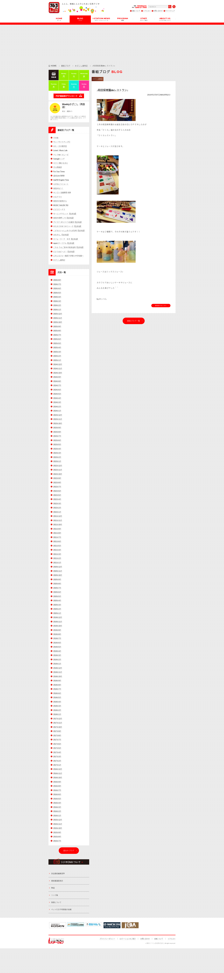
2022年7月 (57, 487)
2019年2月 (57, 660)
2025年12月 (57, 314)
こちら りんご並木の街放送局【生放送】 (68, 247)
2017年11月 (57, 723)
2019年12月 (57, 617)
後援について (56, 902)
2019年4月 (57, 651)
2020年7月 (57, 588)
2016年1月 (57, 816)
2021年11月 (57, 520)
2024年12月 (57, 364)
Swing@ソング (59, 159)
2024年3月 (57, 402)
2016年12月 (57, 769)
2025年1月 (57, 360)
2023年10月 (57, 423)
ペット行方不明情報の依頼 (61, 909)
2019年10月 (57, 626)
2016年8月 (57, 786)
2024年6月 (57, 390)
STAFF (144, 19)
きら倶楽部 (57, 167)
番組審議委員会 (57, 881)
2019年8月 (57, 634)
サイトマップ (170, 11)
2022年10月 (57, 474)
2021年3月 (57, 554)
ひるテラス (57, 197)
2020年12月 (57, 567)
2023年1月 (57, 461)
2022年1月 (57, 512)
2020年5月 (57, 596)
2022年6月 (57, 491)
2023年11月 (57, 419)
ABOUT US (165, 19)
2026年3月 (57, 301)
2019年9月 (57, 630)
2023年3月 (57, 453)
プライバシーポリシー (107, 939)
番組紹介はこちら (161, 305)
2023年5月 (57, 444)
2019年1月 (57, 664)
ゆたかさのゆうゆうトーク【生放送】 (67, 226)
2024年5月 (57, 394)
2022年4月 (57, 499)
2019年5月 (57, 647)
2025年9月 (57, 326)
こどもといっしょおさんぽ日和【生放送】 (69, 231)
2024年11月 (57, 369)
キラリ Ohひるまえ (60, 163)
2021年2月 (57, 558)
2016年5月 (57, 799)
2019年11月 (57, 622)
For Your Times (59, 172)
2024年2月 (57, 407)
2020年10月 (57, 575)
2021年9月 (57, 529)
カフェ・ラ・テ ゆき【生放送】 (66, 239)
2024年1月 (57, 411)
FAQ (53, 888)
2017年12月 (57, 719)
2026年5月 (57, 293)
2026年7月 (57, 284)
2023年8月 (57, 432)
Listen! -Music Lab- (60, 150)
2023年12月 (57, 415)
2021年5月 (57, 546)
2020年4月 (57, 601)
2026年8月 (57, 280)
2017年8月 (57, 735)
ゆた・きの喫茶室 (60, 146)
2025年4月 (57, 348)
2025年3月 (57, 352)
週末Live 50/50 (58, 176)
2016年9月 (57, 782)
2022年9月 (57, 478)
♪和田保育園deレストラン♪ (112, 90)
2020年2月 (57, 609)
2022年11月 (57, 470)
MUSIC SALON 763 (60, 205)
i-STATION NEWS (101, 19)
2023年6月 (57, 440)
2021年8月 (57, 533)
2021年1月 (57, 563)
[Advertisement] (112, 43)
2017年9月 (57, 731)
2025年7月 (57, 335)
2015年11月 (57, 824)
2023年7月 (57, 436)
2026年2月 (57, 305)
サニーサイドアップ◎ (61, 142)
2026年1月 (57, 310)
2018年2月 (57, 710)
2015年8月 (57, 837)
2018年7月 (57, 689)
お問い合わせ (158, 11)
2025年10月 (57, 322)
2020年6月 (57, 592)
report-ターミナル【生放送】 (64, 243)
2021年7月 (57, 537)
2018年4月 (57, 702)
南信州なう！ (58, 188)
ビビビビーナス (59, 209)
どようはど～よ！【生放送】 (64, 252)
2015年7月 (57, 841)
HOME (59, 19)
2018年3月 (57, 706)
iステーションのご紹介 (128, 939)
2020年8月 (57, 584)
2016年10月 (57, 778)
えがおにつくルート (60, 184)
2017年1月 (57, 765)
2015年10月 (57, 828)
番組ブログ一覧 (133, 321)
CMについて (136, 11)
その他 (55, 138)
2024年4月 (57, 398)
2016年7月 (57, 790)
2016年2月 (57, 811)
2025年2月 (57, 356)
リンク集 (54, 895)
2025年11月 (57, 318)
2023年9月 (57, 428)
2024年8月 (57, 381)
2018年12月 (57, 668)
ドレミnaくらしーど (61, 155)
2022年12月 (57, 466)
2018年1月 (57, 714)
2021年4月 (57, 550)
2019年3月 (57, 655)
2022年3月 (57, 504)
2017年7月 (57, 740)
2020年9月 (57, 579)
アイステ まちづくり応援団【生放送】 (67, 222)
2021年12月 (57, 516)
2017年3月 (57, 757)
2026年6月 (57, 288)
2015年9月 (57, 832)
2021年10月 (57, 525)
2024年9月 (57, 377)
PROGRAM (122, 19)
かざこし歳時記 (81, 66)
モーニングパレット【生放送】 (65, 214)
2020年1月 (57, 613)
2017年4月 (57, 752)
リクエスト (147, 11)
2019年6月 (57, 643)
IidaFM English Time (61, 180)
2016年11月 (57, 773)
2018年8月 (57, 685)
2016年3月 (57, 807)
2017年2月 (57, 761)
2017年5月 (57, 748)
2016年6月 (57, 794)
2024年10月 (57, 373)
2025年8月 (57, 331)
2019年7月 (57, 638)
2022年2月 (57, 508)
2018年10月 (57, 676)
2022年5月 (57, 495)
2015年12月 (57, 820)
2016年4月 (57, 803)
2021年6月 (57, 541)
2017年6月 (57, 744)
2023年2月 (57, 457)
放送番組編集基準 (58, 873)
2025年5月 (57, 343)
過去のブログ (68, 850)
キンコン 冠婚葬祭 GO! (62, 193)
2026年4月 (57, 297)
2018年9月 (57, 681)
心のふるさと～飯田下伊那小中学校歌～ (68, 256)
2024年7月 (57, 385)
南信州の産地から (60, 201)
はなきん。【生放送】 (61, 235)
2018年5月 (57, 697)
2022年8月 (57, 483)
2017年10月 (57, 727)
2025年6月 (57, 339)
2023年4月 (57, 449)
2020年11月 (57, 571)
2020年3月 (57, 605)
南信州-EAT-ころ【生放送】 (63, 218)
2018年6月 (57, 693)
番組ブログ (66, 66)
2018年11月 (57, 672)
